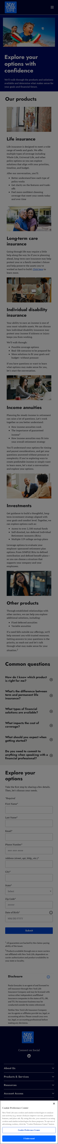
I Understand (29, 1138)
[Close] (54, 1103)
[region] (29, 1122)
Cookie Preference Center (29, 1130)
